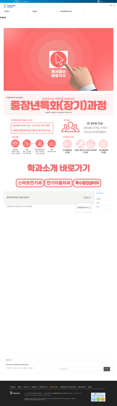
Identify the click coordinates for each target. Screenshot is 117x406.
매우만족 (9, 368)
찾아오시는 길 (26, 387)
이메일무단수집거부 (43, 387)
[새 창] (98, 397)
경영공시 (19, 387)
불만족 (25, 368)
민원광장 (90, 387)
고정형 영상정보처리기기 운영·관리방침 (68, 387)
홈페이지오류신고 (82, 387)
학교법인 (16, 1)
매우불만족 (31, 368)
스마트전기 (98, 202)
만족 (15, 368)
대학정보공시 (13, 387)
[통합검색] (111, 5)
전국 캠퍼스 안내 (25, 1)
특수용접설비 (98, 198)
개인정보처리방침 (54, 387)
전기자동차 (98, 206)
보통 (20, 368)
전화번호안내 (34, 387)
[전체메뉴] (114, 5)
